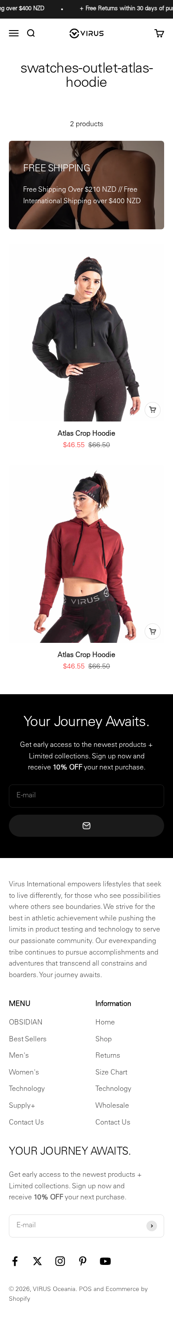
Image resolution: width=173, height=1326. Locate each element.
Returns (107, 1055)
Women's (24, 1072)
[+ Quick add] (153, 410)
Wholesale (112, 1106)
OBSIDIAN (26, 1022)
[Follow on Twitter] (37, 1261)
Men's (19, 1055)
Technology (27, 1089)
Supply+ (22, 1106)
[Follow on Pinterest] (83, 1261)
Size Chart (111, 1072)
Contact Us (26, 1122)
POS (85, 1290)
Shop (103, 1039)
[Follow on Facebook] (15, 1261)
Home (105, 1022)
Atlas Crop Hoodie (86, 433)
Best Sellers (28, 1039)
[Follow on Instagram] (60, 1261)
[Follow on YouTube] (105, 1261)
